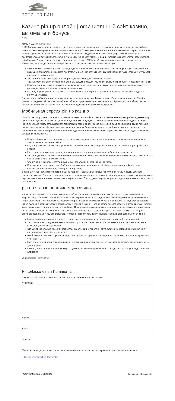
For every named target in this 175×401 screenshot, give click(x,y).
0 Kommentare (44, 44)
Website (26, 340)
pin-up (25, 117)
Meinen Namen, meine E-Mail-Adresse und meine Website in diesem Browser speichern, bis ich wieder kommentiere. (81, 351)
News (24, 38)
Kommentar (27, 283)
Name (25, 318)
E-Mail (26, 329)
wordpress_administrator (38, 258)
